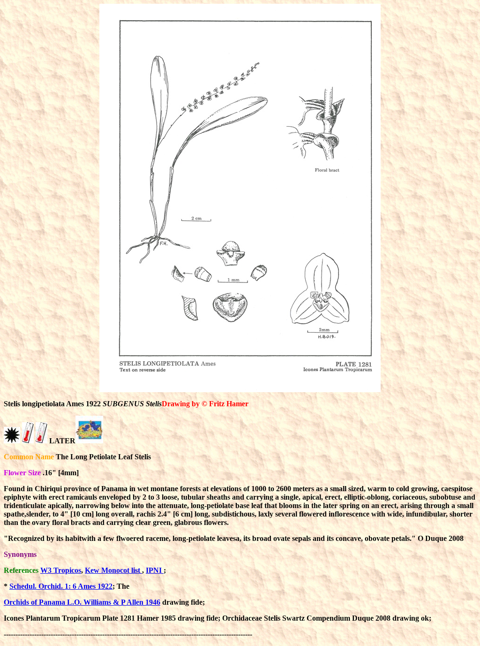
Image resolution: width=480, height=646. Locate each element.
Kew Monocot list (113, 570)
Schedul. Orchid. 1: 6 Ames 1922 (60, 586)
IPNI (155, 570)
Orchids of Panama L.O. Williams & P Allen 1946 (82, 602)
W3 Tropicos (60, 570)
